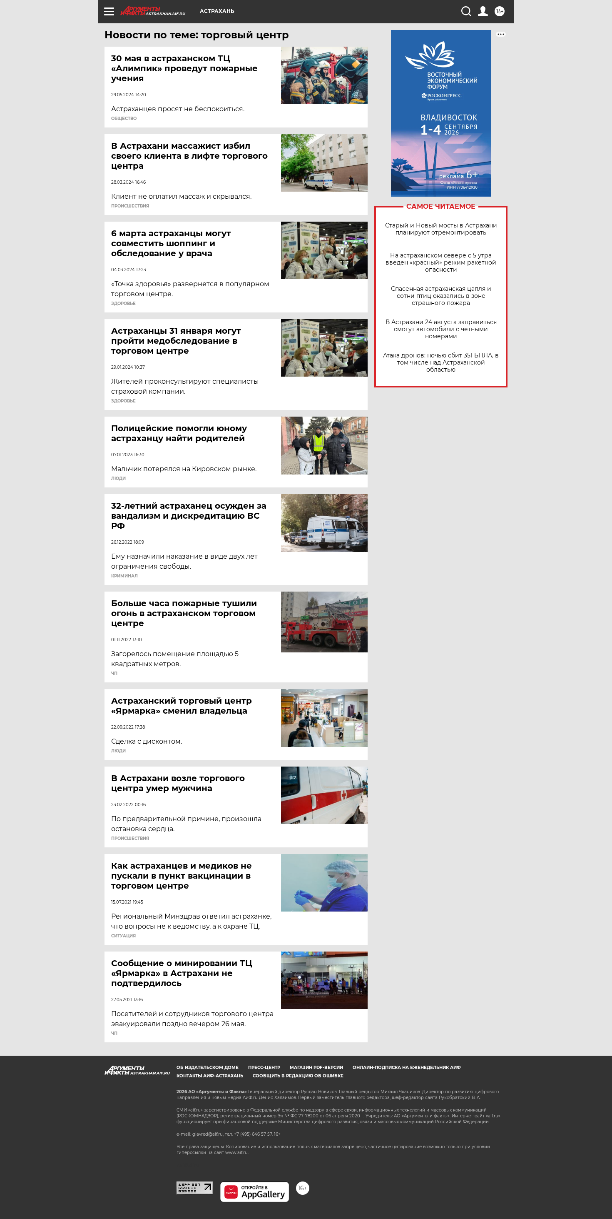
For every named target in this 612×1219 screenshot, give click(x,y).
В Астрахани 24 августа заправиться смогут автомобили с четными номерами (441, 329)
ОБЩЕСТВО (124, 119)
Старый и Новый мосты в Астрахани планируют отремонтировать (441, 229)
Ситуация (123, 936)
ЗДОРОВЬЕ (123, 304)
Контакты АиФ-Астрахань (210, 1076)
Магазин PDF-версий (316, 1067)
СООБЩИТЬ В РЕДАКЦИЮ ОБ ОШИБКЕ (298, 1076)
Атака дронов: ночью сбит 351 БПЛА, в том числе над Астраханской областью (441, 362)
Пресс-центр (264, 1067)
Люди (118, 479)
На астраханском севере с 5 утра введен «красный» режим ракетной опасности (441, 262)
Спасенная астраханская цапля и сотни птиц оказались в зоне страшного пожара (441, 296)
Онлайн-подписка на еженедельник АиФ (407, 1067)
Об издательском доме (208, 1067)
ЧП (114, 674)
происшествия (130, 206)
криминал (124, 576)
